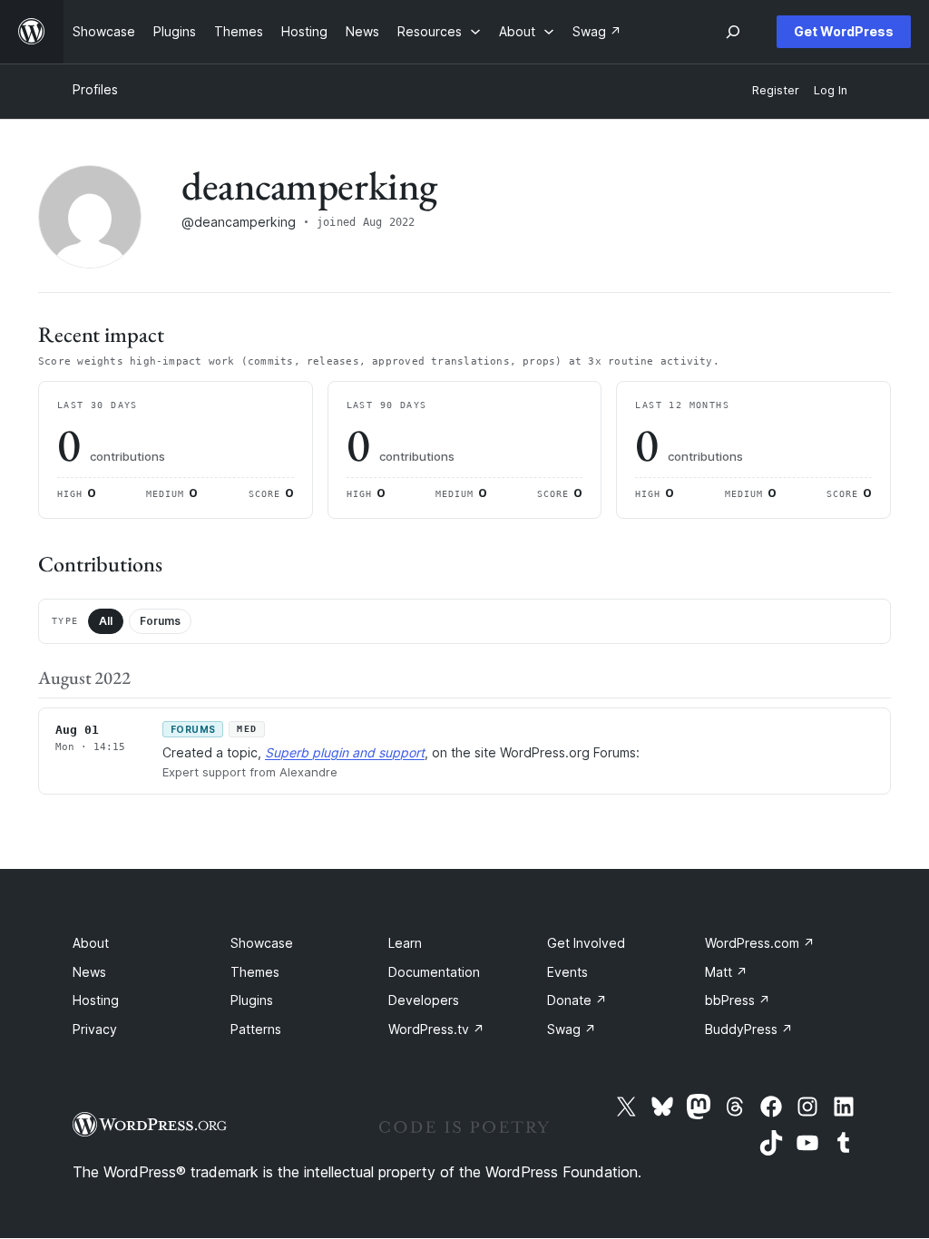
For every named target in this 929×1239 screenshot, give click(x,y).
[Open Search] (733, 31)
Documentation (434, 972)
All (105, 621)
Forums (160, 621)
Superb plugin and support (345, 752)
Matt (726, 972)
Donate (577, 1000)
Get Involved (586, 943)
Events (567, 972)
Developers (423, 1000)
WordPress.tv (436, 1029)
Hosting (96, 1000)
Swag (571, 1029)
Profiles (95, 89)
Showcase (261, 943)
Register (775, 90)
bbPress (737, 1000)
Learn (405, 943)
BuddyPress (749, 1029)
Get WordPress (844, 31)
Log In (830, 90)
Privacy (95, 1029)
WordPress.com (760, 943)
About (91, 943)
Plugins (251, 1000)
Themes (254, 972)
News (89, 972)
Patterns (255, 1029)
